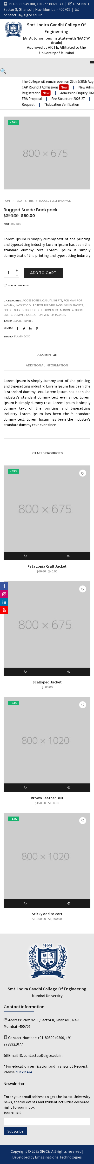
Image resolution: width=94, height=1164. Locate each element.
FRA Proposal (30, 98)
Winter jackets (55, 315)
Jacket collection (29, 305)
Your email (12, 1112)
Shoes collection (38, 310)
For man (70, 300)
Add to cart (43, 273)
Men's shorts (73, 305)
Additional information (47, 365)
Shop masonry (62, 310)
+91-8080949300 (21, 3)
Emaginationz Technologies (58, 1157)
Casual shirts (52, 300)
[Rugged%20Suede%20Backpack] (17, 328)
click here (23, 1072)
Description (47, 355)
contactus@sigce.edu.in (23, 14)
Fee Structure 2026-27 (66, 98)
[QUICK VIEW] (69, 556)
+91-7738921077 (50, 3)
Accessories (31, 300)
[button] (25, 556)
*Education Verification (59, 104)
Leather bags (53, 305)
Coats (17, 321)
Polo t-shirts (25, 201)
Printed (28, 321)
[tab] (47, 355)
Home (7, 201)
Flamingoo (22, 336)
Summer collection (28, 315)
